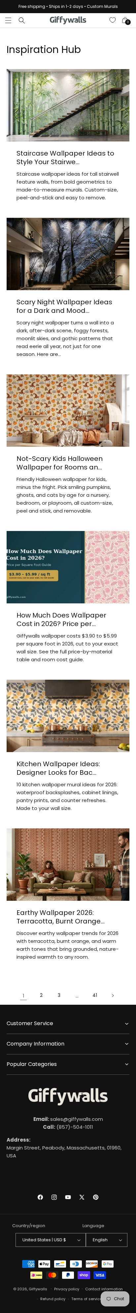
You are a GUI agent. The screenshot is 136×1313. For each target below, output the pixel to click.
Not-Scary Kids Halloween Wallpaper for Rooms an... (60, 462)
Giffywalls (38, 1288)
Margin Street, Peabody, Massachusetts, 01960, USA (64, 1147)
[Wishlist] (113, 20)
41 (94, 995)
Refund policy (52, 1298)
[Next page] (112, 995)
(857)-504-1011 (68, 1127)
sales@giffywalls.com (68, 1119)
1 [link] (23, 995)
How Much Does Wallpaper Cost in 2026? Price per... (61, 619)
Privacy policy (66, 1289)
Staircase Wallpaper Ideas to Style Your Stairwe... (65, 157)
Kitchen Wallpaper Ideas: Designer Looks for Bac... (58, 768)
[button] (8, 20)
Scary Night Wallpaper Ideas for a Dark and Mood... (64, 306)
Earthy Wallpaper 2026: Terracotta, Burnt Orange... (61, 916)
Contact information (104, 1289)
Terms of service (86, 1298)
